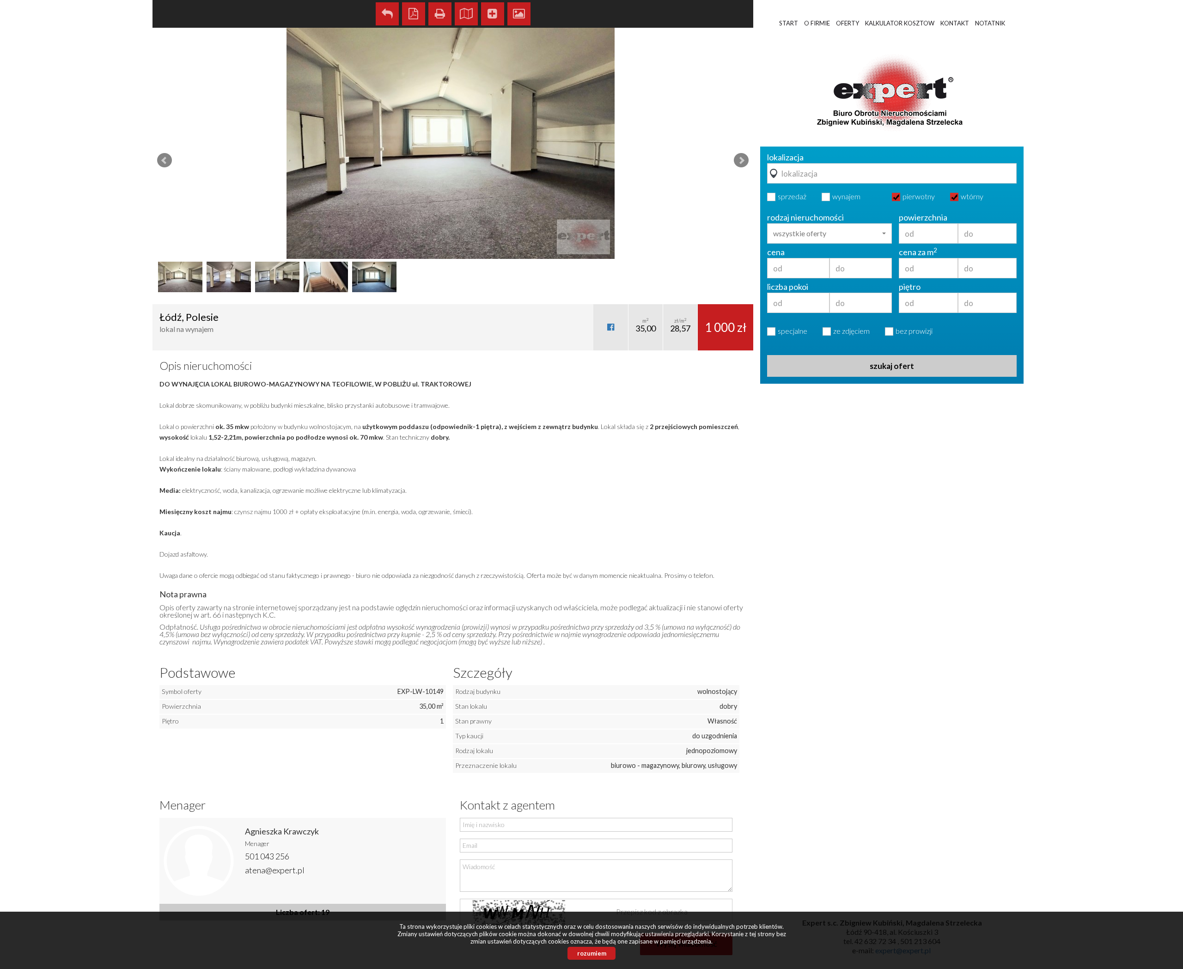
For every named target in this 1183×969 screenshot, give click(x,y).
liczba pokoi (787, 286)
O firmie (817, 23)
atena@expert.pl (275, 870)
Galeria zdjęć (519, 13)
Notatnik (990, 23)
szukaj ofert (892, 366)
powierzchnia (923, 217)
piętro (910, 286)
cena (776, 252)
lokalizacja (785, 157)
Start (788, 23)
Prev (164, 160)
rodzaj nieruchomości (805, 217)
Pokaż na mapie (466, 13)
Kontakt (954, 23)
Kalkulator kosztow (899, 23)
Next (741, 160)
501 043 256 (267, 856)
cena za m (918, 252)
